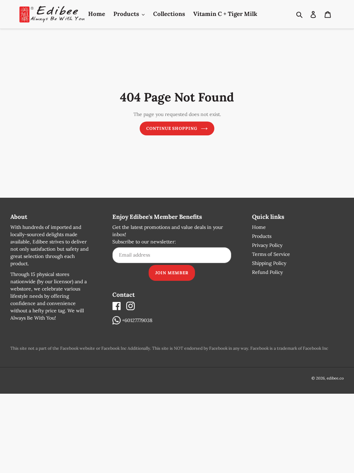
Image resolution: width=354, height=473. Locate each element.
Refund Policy (267, 272)
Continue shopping (171, 128)
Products (261, 236)
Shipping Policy (269, 263)
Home (259, 227)
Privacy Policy (267, 245)
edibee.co (335, 378)
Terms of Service (271, 254)
